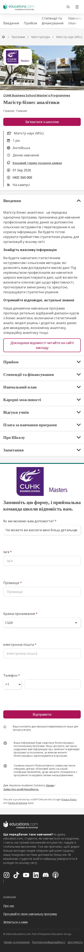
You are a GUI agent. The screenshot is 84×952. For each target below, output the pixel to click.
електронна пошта (19, 644)
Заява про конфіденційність (21, 789)
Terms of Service (17, 802)
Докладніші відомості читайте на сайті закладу (42, 345)
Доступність (75, 942)
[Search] (68, 7)
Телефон (11, 675)
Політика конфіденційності (48, 942)
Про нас (8, 906)
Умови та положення (17, 942)
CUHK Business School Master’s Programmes (36, 95)
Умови (50, 785)
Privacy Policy (69, 799)
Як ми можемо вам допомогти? (29, 521)
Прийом (30, 23)
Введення (11, 23)
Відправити (42, 714)
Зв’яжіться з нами (15, 922)
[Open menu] (77, 7)
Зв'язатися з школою (42, 122)
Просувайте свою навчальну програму (30, 914)
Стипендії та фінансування (52, 20)
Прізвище (12, 583)
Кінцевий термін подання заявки (37, 163)
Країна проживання (20, 613)
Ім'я (7, 552)
